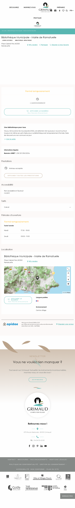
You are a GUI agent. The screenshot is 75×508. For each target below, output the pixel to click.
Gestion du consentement (52, 464)
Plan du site (53, 469)
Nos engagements (38, 459)
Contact (12, 459)
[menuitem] (14, 7)
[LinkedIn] (42, 446)
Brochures (23, 459)
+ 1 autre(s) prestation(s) (37, 103)
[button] (66, 10)
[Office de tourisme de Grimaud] (37, 405)
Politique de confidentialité (23, 464)
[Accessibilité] (60, 11)
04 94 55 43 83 (37, 440)
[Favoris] (63, 10)
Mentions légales (58, 459)
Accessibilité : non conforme (30, 469)
